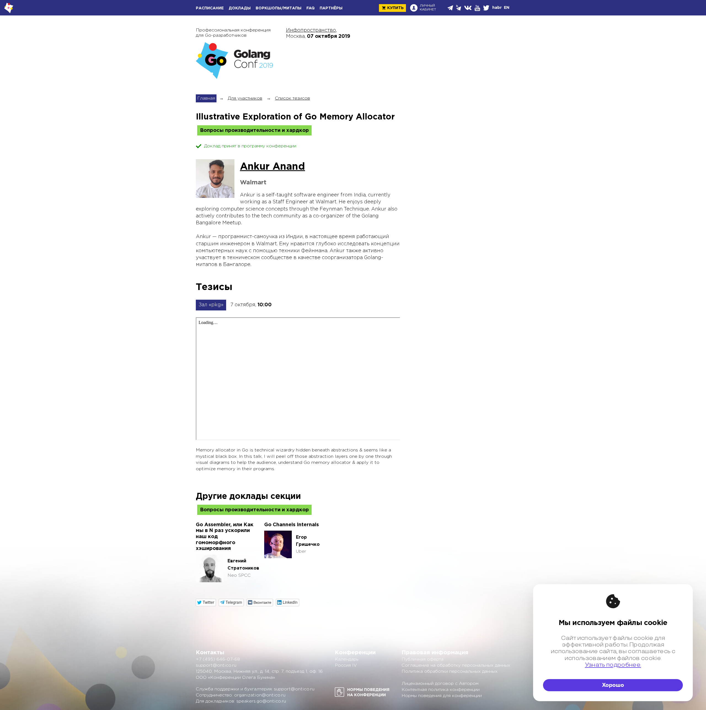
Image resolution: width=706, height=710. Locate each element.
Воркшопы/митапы (278, 8)
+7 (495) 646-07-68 (218, 659)
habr (497, 7)
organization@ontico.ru (259, 695)
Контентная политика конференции (441, 690)
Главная (206, 98)
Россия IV (346, 665)
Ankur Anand (272, 167)
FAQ (310, 8)
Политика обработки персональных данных (450, 671)
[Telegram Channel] (459, 8)
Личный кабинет (428, 7)
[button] (206, 602)
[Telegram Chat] (450, 7)
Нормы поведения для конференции (442, 696)
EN (506, 7)
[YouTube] (478, 8)
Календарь (347, 659)
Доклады (240, 8)
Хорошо (613, 685)
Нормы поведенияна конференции (368, 692)
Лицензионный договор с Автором (440, 684)
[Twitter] (486, 7)
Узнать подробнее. (613, 665)
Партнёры (331, 8)
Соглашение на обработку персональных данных (456, 665)
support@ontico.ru (216, 665)
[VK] (468, 8)
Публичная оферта (422, 659)
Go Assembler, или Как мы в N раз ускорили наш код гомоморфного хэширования (224, 537)
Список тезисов (292, 98)
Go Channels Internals (291, 525)
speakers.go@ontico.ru (261, 701)
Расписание (210, 8)
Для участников (245, 98)
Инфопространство (311, 30)
